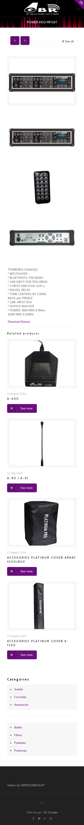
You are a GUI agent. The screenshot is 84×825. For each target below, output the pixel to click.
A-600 (13, 398)
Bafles (18, 727)
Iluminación (21, 704)
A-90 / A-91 (18, 478)
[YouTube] (45, 818)
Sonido (18, 689)
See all (69, 41)
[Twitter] (39, 818)
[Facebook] (33, 818)
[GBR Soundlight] (42, 8)
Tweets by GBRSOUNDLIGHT (26, 785)
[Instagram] (50, 818)
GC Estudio (50, 812)
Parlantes (20, 742)
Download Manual (19, 321)
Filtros (18, 735)
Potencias (20, 750)
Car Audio (20, 697)
